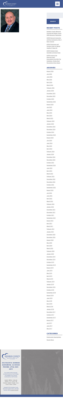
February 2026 (50, 88)
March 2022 (50, 201)
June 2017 (49, 326)
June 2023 (49, 168)
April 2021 (49, 223)
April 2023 (49, 171)
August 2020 (50, 240)
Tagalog (9, 382)
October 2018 (50, 290)
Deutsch (6, 381)
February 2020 (50, 251)
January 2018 (50, 309)
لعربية (10, 381)
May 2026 (49, 79)
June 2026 (49, 77)
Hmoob (7, 384)
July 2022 (49, 193)
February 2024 (50, 151)
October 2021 (50, 215)
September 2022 (51, 187)
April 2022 (49, 198)
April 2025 (49, 115)
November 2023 (51, 160)
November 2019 (51, 259)
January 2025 (50, 124)
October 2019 (50, 262)
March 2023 (50, 173)
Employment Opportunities (54, 337)
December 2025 (51, 93)
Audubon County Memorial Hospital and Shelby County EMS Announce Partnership (54, 33)
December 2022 (51, 179)
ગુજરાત (17, 382)
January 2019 (50, 284)
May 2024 (49, 146)
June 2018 (49, 298)
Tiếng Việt (15, 380)
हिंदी (16, 381)
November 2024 (51, 129)
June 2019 (49, 270)
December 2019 (51, 256)
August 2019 (50, 268)
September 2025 (51, 102)
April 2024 (49, 149)
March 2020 (50, 248)
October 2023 (50, 162)
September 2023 (51, 165)
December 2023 (51, 157)
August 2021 (50, 221)
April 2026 (49, 82)
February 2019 (50, 281)
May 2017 (49, 328)
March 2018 (50, 306)
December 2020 (51, 234)
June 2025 (49, 110)
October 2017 (50, 315)
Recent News (50, 340)
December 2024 (51, 126)
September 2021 (51, 218)
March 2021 (50, 226)
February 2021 (50, 229)
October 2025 (50, 99)
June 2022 (49, 196)
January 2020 (50, 254)
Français (5, 382)
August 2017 (50, 320)
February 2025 (50, 121)
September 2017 (51, 317)
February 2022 (50, 204)
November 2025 (51, 96)
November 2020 (51, 237)
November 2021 (51, 212)
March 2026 (50, 85)
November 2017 (51, 312)
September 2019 (51, 265)
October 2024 (50, 132)
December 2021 (51, 209)
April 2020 (49, 245)
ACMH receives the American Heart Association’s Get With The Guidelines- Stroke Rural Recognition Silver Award (54, 59)
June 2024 (49, 143)
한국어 (13, 381)
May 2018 (49, 301)
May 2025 (49, 113)
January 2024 (50, 154)
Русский (13, 382)
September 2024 (51, 135)
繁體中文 (10, 380)
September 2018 (51, 292)
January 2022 (50, 207)
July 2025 (49, 107)
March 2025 (50, 118)
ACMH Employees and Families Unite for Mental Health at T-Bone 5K (53, 46)
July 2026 (49, 74)
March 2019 (50, 279)
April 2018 (49, 304)
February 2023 (50, 176)
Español (6, 380)
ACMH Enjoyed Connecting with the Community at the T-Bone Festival (54, 39)
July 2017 (49, 323)
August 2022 (50, 190)
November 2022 (51, 182)
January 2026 (50, 90)
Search (53, 21)
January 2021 (50, 232)
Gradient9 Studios (14, 390)
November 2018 (51, 287)
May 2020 (49, 243)
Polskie (14, 384)
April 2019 (49, 276)
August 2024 (50, 138)
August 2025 (50, 104)
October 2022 (50, 185)
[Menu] (57, 4)
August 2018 (50, 295)
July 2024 (49, 140)
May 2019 (49, 273)
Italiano (10, 384)
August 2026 (50, 71)
